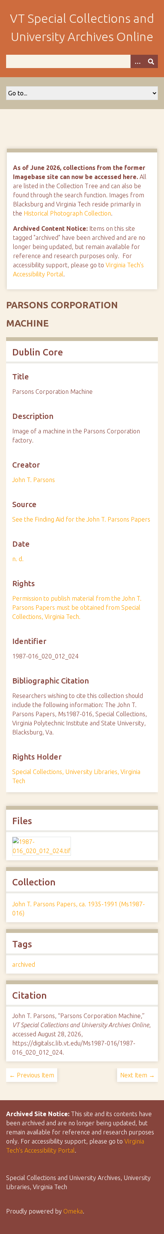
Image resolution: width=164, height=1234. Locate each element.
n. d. (18, 558)
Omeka (73, 1211)
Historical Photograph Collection (67, 213)
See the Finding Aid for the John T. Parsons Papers (81, 519)
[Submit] (151, 61)
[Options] (137, 61)
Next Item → (137, 1075)
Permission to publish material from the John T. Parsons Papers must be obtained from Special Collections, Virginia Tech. (76, 607)
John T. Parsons (33, 479)
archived (23, 964)
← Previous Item (31, 1075)
